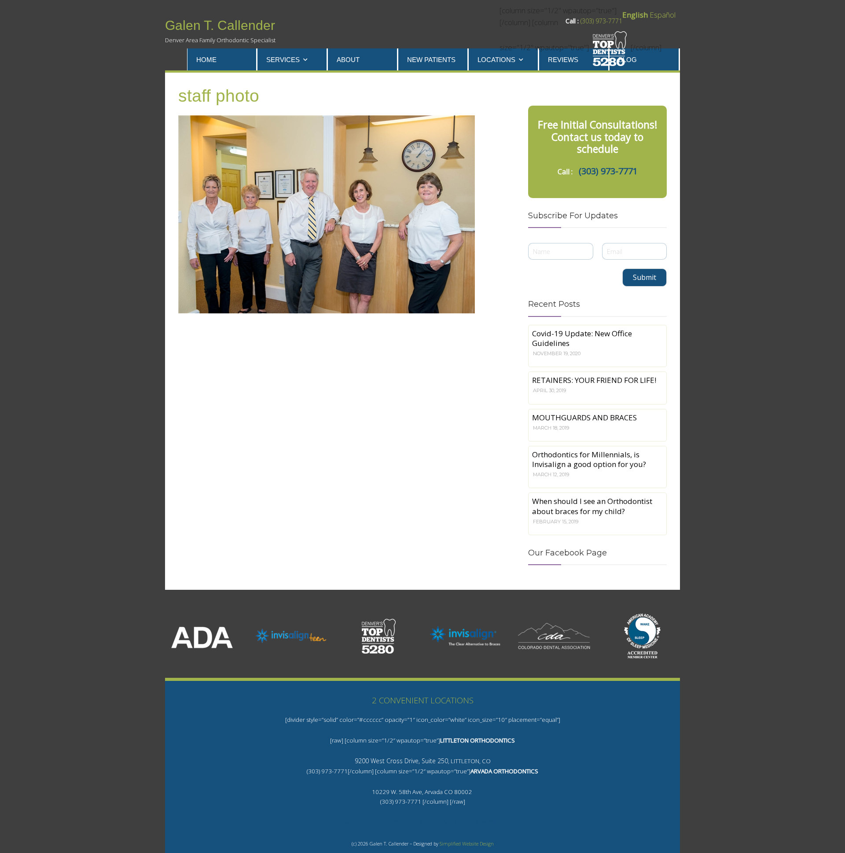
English (635, 15)
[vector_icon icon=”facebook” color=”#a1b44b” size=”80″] (423, 822)
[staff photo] (339, 214)
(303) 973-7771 (601, 21)
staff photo (218, 95)
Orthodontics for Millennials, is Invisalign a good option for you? (589, 459)
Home (206, 59)
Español (663, 15)
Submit (644, 277)
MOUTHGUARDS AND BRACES (584, 417)
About (348, 59)
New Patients (431, 59)
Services (283, 59)
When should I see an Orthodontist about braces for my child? (592, 506)
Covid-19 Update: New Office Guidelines (582, 338)
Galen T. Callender (220, 25)
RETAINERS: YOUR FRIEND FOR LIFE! (594, 380)
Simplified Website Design (467, 844)
